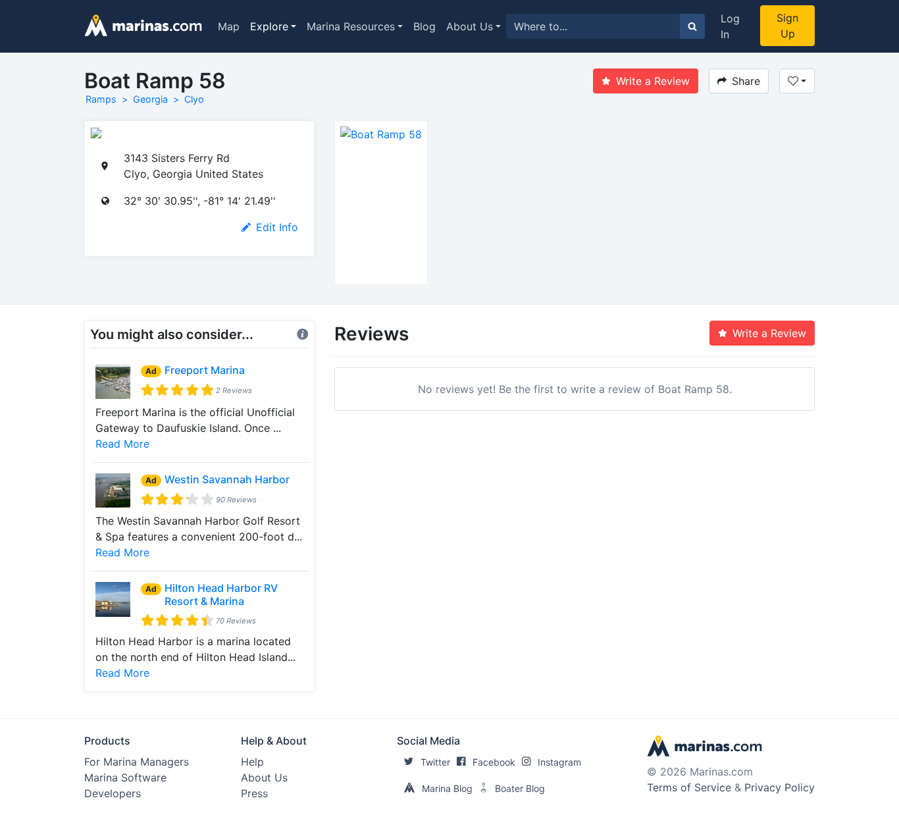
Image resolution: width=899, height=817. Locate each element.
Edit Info (277, 227)
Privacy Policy (779, 787)
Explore (269, 26)
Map (229, 26)
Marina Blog (447, 788)
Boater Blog (520, 788)
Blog (424, 26)
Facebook (494, 762)
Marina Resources (351, 26)
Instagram (559, 762)
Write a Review (653, 81)
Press (254, 793)
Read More (122, 443)
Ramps (101, 99)
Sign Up (787, 25)
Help (252, 761)
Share (746, 81)
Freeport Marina (205, 370)
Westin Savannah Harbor (227, 479)
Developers (112, 793)
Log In (730, 26)
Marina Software (125, 777)
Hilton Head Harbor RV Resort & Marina (221, 594)
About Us (469, 26)
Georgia (150, 99)
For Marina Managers (136, 761)
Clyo (194, 99)
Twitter (435, 762)
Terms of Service (689, 787)
